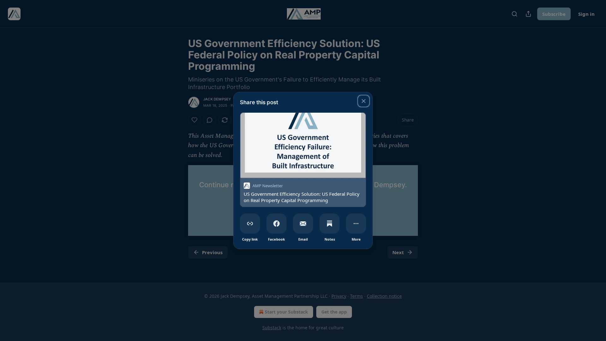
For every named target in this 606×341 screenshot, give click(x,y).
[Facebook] (276, 223)
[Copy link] (250, 223)
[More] (356, 223)
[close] (364, 101)
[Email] (303, 223)
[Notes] (329, 223)
